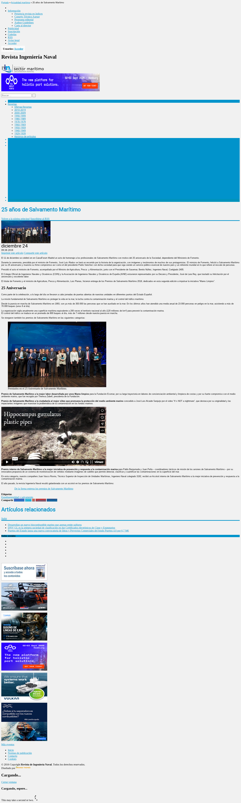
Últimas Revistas (23, 107)
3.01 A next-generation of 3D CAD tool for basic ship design (51, 168)
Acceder (12, 43)
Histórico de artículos (25, 136)
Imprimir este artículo (12, 253)
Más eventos (7, 744)
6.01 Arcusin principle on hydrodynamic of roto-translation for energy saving (60, 151)
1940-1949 (20, 130)
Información (20, 194)
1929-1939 (20, 133)
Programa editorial (23, 19)
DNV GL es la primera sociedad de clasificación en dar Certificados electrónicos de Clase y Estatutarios (61, 527)
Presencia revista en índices (28, 13)
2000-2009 (20, 113)
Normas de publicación (26, 191)
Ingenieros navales (17, 197)
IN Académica (15, 145)
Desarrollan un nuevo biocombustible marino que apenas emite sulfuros (45, 524)
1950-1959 (20, 127)
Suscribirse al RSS (40, 218)
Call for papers (22, 188)
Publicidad (13, 28)
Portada (5, 2)
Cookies (12, 759)
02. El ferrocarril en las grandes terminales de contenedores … (52, 185)
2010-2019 (20, 110)
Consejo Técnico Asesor (27, 16)
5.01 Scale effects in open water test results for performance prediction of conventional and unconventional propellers (82, 156)
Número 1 (19, 180)
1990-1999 (20, 116)
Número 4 (19, 159)
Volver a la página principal (15, 218)
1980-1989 (20, 119)
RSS (10, 37)
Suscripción (14, 31)
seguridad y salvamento (21, 497)
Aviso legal (14, 40)
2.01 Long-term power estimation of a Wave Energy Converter (53, 177)
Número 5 (19, 154)
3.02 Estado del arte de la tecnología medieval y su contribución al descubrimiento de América (69, 171)
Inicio (11, 750)
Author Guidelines (24, 22)
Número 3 (19, 165)
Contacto (12, 756)
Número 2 (19, 174)
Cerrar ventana (9, 782)
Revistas (12, 104)
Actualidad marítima (20, 2)
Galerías (12, 34)
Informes (12, 142)
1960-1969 (20, 124)
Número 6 (19, 148)
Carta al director (22, 25)
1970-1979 (20, 121)
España (5, 497)
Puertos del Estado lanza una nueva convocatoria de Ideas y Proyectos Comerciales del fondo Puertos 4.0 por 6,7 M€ (68, 530)
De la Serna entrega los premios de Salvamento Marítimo (43, 488)
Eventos (12, 200)
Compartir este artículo (35, 253)
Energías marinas (17, 139)
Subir (4, 518)
